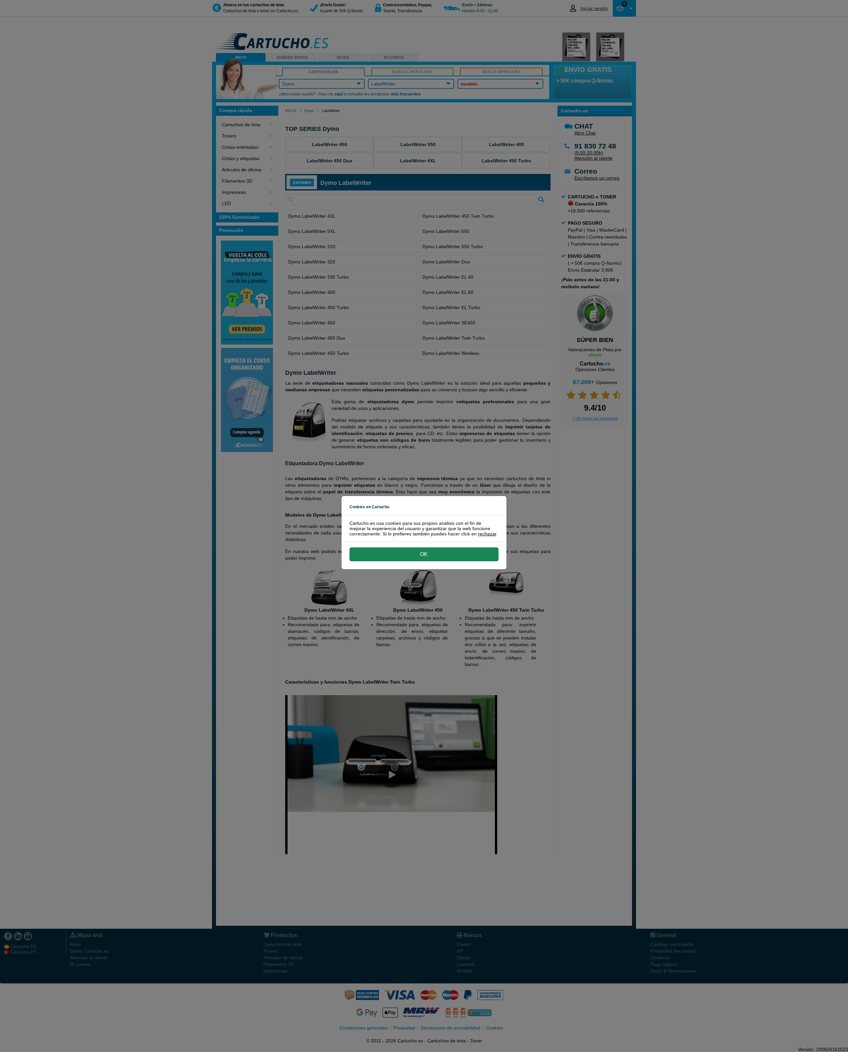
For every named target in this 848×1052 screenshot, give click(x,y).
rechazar (487, 533)
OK (424, 554)
